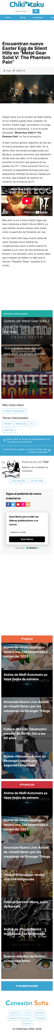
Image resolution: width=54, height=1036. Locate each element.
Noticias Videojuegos (14, 411)
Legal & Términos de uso (20, 1018)
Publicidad (39, 1013)
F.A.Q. (27, 1013)
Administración (28, 986)
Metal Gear (21, 423)
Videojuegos (38, 17)
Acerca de (15, 1013)
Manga (23, 17)
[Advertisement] (27, 30)
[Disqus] (27, 592)
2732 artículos (18, 481)
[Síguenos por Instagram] (22, 505)
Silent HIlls (9, 430)
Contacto (27, 1023)
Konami (7, 423)
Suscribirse (27, 539)
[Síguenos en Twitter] (13, 505)
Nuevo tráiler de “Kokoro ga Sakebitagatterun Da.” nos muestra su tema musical (29, 440)
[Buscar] (36, 11)
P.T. (33, 423)
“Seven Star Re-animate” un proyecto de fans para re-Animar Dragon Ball (25, 450)
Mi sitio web (37, 481)
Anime (7, 17)
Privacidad (40, 1018)
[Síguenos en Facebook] (8, 505)
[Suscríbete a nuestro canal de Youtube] (18, 505)
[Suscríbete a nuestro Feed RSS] (27, 505)
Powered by (20, 548)
